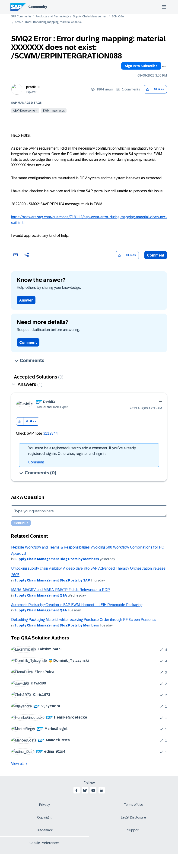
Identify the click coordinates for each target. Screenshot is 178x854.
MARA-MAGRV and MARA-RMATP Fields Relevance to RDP (60, 590)
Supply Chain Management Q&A (40, 595)
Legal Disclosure (133, 817)
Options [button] (164, 66)
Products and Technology (52, 16)
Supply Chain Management (90, 16)
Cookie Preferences (44, 843)
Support (133, 830)
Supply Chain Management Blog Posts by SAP (52, 580)
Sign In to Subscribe (141, 66)
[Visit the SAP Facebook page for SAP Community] (76, 790)
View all (17, 764)
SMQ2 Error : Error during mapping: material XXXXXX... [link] (48, 22)
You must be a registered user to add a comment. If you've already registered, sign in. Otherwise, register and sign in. (82, 451)
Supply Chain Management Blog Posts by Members (56, 559)
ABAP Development (25, 110)
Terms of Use (133, 804)
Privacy (44, 804)
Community (37, 7)
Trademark (44, 830)
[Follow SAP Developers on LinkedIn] (101, 790)
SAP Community (21, 16)
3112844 (50, 433)
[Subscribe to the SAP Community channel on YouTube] (93, 790)
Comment (155, 255)
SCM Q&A (118, 16)
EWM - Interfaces (54, 110)
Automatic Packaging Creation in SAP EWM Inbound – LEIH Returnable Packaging (76, 605)
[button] (147, 89)
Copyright (44, 817)
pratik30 (32, 87)
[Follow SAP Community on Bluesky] (85, 790)
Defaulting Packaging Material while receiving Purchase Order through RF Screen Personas (83, 620)
